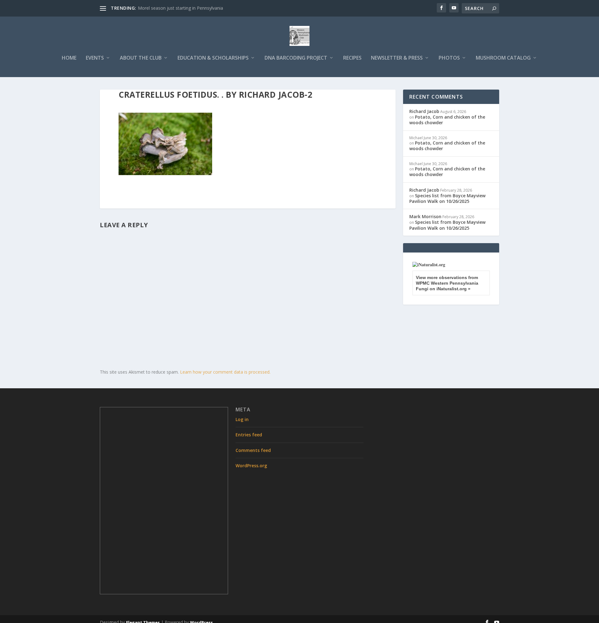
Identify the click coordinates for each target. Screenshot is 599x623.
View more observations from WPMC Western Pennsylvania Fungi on (447, 283)
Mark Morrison (425, 216)
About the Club (141, 58)
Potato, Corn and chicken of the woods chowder (447, 119)
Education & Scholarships (213, 58)
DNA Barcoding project (296, 58)
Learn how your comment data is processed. (225, 372)
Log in (242, 419)
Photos (449, 58)
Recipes (352, 58)
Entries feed (249, 435)
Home (69, 58)
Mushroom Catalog (503, 58)
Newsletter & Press (397, 58)
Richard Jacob (424, 111)
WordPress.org (251, 465)
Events (95, 58)
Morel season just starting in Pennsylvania (180, 8)
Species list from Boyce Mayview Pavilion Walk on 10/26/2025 (447, 198)
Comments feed (253, 450)
